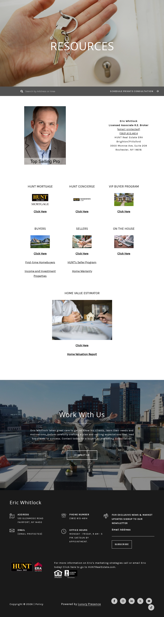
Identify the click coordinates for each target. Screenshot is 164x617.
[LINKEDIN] (131, 601)
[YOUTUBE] (149, 601)
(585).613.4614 (128, 133)
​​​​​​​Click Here (40, 253)
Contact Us (82, 455)
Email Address (121, 529)
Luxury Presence (89, 604)
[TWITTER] (140, 601)
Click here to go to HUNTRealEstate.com (89, 567)
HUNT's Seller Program (82, 262)
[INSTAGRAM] (123, 601)
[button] (134, 91)
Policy (39, 604)
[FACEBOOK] (114, 601)
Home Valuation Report (82, 354)
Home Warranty (82, 271)
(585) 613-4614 (78, 518)
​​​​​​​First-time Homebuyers (40, 262)
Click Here (82, 253)
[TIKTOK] (151, 607)
